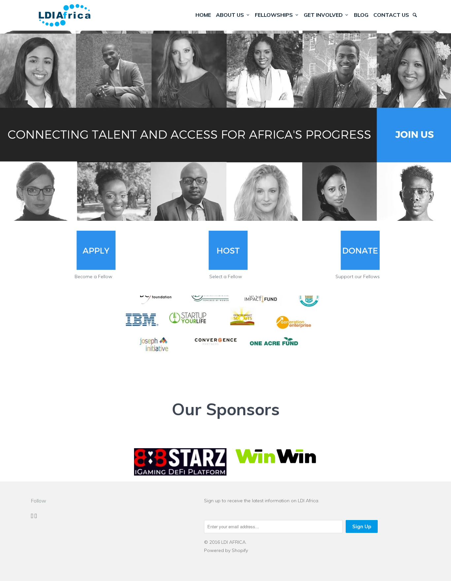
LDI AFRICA (233, 542)
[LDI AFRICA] (65, 15)
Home (203, 15)
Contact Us (391, 15)
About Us (231, 15)
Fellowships (275, 15)
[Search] (415, 15)
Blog (361, 15)
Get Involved (324, 15)
